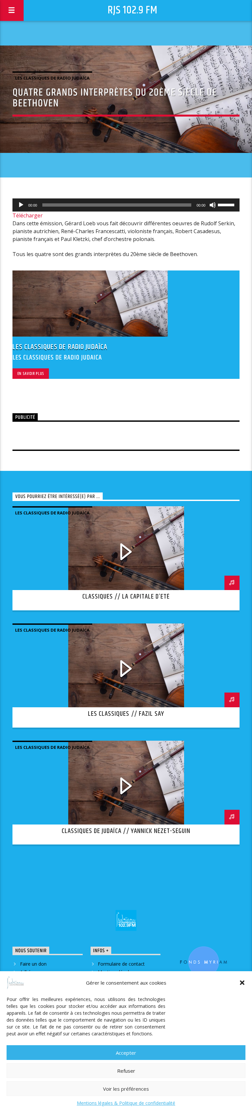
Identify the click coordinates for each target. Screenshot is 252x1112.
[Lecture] (21, 205)
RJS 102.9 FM (133, 10)
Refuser (126, 1070)
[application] (125, 205)
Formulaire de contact (121, 964)
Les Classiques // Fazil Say (126, 714)
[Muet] (212, 205)
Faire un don (33, 964)
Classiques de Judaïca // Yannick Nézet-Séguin (126, 831)
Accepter (126, 1052)
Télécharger (27, 215)
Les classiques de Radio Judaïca (52, 78)
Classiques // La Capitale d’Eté (126, 596)
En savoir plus (30, 373)
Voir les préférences (126, 1088)
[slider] (227, 204)
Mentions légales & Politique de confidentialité (126, 1103)
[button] (242, 982)
